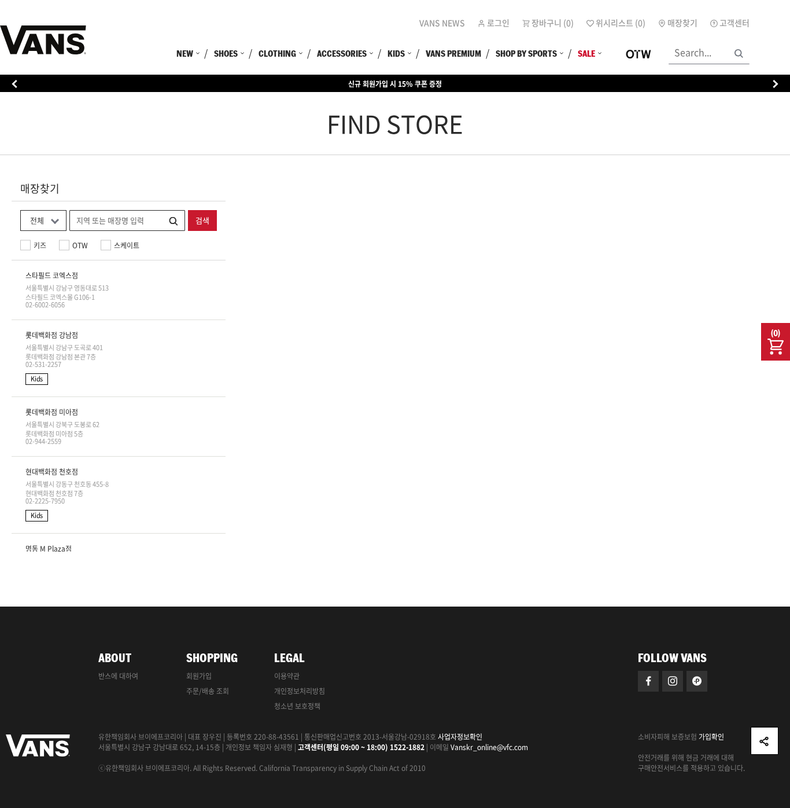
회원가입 (199, 676)
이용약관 (287, 676)
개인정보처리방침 (299, 691)
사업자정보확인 (460, 737)
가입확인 (711, 737)
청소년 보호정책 (297, 706)
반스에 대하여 (118, 676)
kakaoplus (696, 681)
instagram (672, 681)
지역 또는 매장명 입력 (110, 220)
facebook (648, 681)
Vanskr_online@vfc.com (489, 747)
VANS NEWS (442, 22)
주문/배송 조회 (207, 691)
